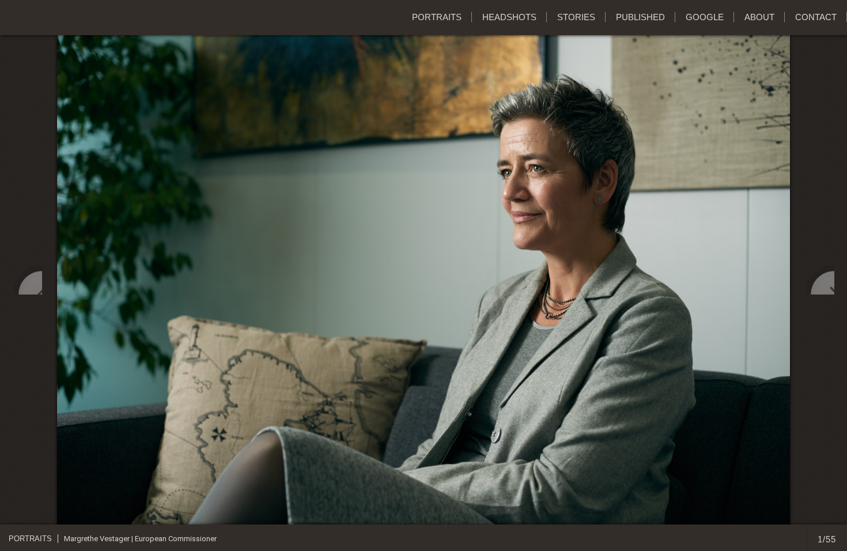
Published (640, 17)
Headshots (509, 17)
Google (705, 17)
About (759, 17)
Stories (576, 17)
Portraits (437, 17)
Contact (816, 17)
